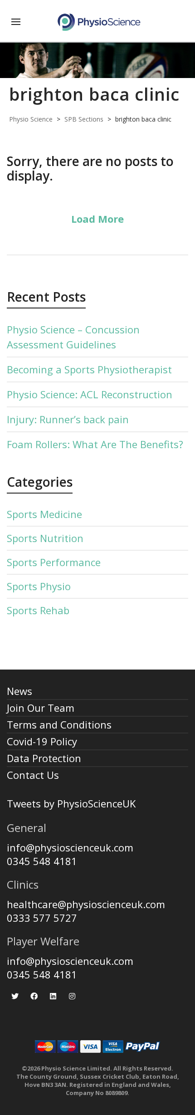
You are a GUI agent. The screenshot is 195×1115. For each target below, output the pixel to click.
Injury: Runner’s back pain (68, 419)
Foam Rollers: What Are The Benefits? (95, 444)
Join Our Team (40, 707)
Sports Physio (39, 586)
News (19, 691)
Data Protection (44, 758)
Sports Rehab (38, 610)
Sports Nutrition (45, 538)
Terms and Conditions (59, 724)
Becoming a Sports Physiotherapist (89, 369)
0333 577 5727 (42, 917)
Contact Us (33, 775)
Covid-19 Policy (42, 741)
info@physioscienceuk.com (70, 847)
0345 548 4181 (42, 861)
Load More (97, 218)
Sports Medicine (44, 514)
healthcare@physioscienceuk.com (86, 904)
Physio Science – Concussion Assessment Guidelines (73, 337)
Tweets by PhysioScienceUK (71, 803)
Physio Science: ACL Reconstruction (89, 394)
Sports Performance (54, 562)
